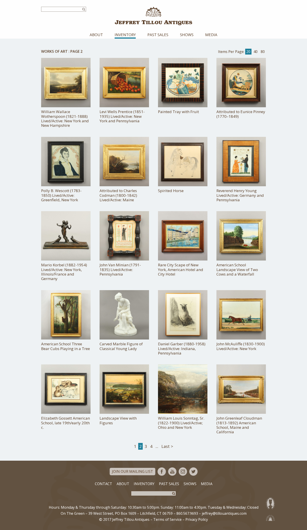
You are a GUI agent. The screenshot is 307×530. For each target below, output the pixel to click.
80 (263, 51)
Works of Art (54, 51)
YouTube (172, 471)
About (96, 34)
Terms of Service (167, 519)
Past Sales (157, 34)
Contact (103, 483)
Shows (187, 34)
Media (211, 34)
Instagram (183, 471)
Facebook (162, 471)
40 (256, 51)
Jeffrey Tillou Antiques (153, 16)
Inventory (125, 34)
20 (248, 51)
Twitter (193, 471)
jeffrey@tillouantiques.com (224, 513)
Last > (167, 446)
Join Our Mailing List (132, 471)
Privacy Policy (196, 519)
